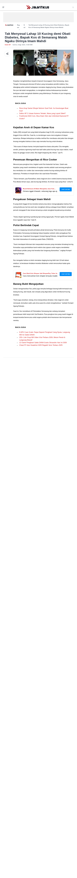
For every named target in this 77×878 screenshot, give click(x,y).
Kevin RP (8, 45)
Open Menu (3, 7)
